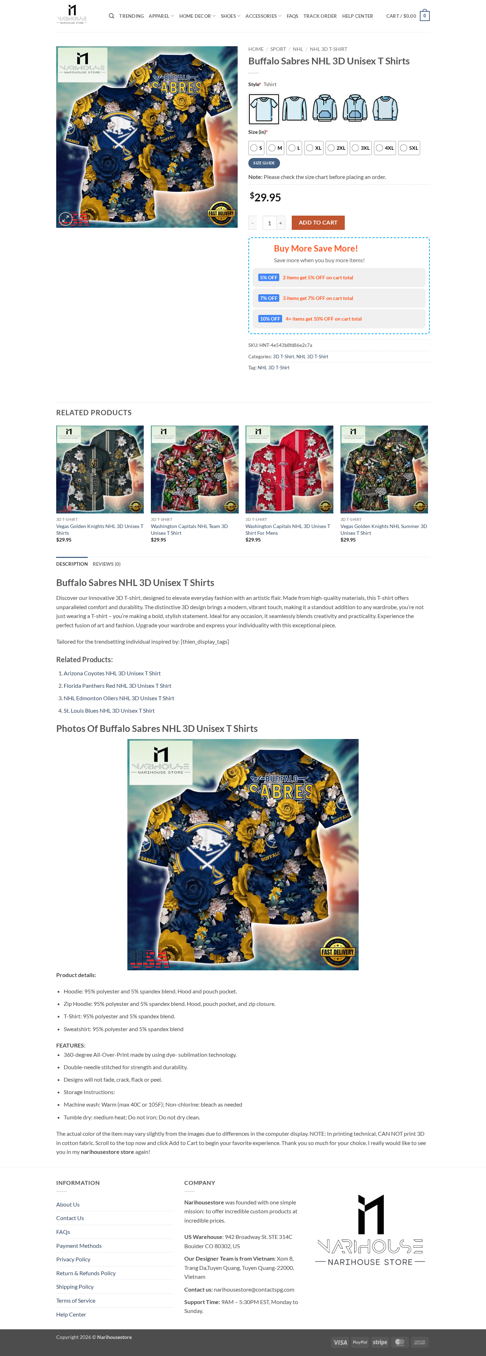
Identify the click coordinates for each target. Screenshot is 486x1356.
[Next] (427, 490)
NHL (298, 49)
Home (256, 49)
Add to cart (318, 222)
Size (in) (258, 132)
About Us (68, 1204)
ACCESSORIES (261, 16)
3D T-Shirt (283, 356)
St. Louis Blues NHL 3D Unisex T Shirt (109, 710)
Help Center (358, 16)
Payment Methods (79, 1245)
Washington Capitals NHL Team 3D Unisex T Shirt (189, 529)
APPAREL (159, 16)
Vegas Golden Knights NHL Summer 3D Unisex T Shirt (383, 529)
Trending (131, 16)
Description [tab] (72, 564)
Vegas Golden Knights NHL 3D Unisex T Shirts (99, 529)
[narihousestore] (77, 16)
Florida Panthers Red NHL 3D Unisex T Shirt (117, 685)
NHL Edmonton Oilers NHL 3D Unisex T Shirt (119, 698)
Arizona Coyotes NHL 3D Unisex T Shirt (112, 673)
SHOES (228, 16)
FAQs (293, 16)
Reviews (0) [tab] (107, 564)
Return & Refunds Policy (86, 1273)
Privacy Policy (73, 1259)
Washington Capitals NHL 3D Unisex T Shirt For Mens (287, 529)
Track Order (320, 16)
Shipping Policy (75, 1286)
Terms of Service (75, 1300)
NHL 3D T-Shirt (328, 49)
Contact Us (70, 1217)
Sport (278, 49)
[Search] (111, 16)
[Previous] (56, 490)
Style (254, 84)
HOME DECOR (195, 16)
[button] (408, 16)
